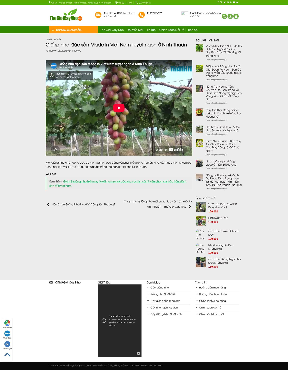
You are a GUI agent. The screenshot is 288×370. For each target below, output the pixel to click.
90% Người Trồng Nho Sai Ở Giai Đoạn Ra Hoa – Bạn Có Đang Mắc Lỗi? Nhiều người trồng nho (224, 71)
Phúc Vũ (76, 50)
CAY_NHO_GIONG (118, 365)
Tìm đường (7, 327)
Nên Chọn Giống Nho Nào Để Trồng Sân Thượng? (83, 204)
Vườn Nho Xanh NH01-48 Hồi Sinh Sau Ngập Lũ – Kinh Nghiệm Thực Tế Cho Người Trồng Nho (224, 50)
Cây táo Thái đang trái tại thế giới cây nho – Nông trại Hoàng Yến (223, 113)
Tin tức (49, 39)
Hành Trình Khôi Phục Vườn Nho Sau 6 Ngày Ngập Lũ (223, 129)
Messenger (7, 348)
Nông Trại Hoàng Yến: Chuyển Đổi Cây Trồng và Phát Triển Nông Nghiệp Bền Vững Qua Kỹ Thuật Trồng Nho (224, 93)
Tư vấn (57, 39)
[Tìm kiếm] (224, 16)
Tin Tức (151, 29)
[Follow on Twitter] (225, 2)
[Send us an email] (228, 2)
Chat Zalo (7, 338)
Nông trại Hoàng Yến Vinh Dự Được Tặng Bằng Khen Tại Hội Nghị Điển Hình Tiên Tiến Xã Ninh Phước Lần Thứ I (224, 180)
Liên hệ (193, 29)
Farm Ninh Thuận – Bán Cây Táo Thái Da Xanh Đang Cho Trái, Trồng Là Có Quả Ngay (223, 145)
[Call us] (231, 2)
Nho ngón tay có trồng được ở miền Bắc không (221, 163)
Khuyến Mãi (135, 29)
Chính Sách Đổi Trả (171, 29)
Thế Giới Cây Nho (112, 29)
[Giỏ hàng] (236, 16)
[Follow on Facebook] (218, 2)
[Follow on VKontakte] (237, 2)
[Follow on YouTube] (234, 2)
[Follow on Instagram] (221, 2)
